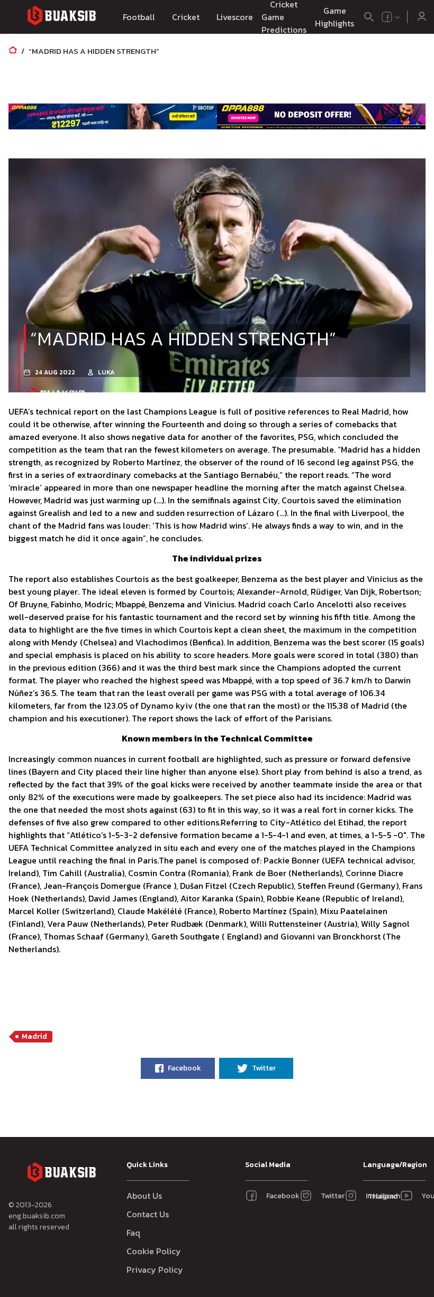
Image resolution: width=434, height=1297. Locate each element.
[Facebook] (387, 17)
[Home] (12, 51)
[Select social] (391, 17)
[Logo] (61, 17)
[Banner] (112, 116)
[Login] (421, 16)
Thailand (381, 1196)
